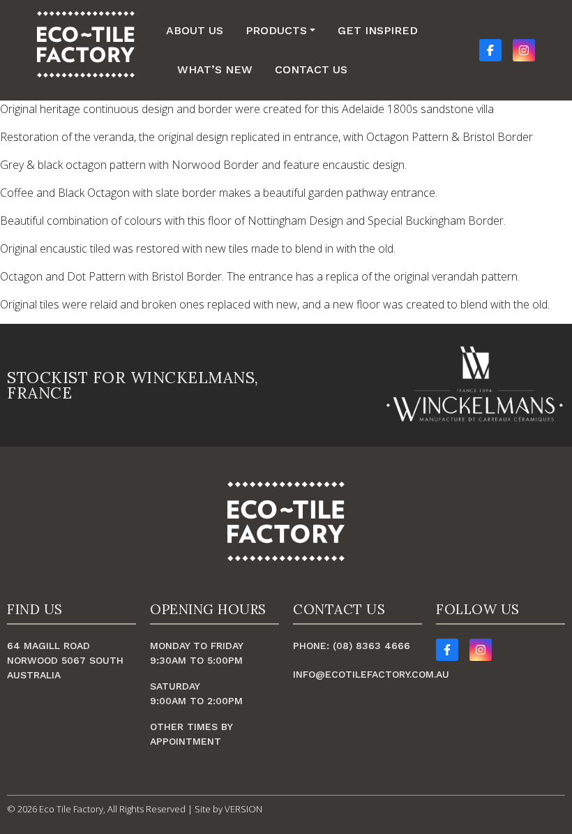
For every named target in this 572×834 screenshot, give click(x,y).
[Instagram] (480, 650)
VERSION (243, 809)
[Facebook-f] (447, 650)
